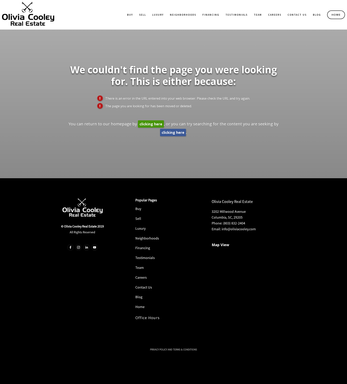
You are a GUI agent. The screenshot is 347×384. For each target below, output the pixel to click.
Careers (274, 14)
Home (336, 15)
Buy (130, 14)
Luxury (158, 14)
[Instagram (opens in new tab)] (78, 247)
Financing (210, 14)
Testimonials (237, 14)
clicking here (151, 124)
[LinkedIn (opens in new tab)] (86, 247)
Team (258, 14)
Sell (142, 14)
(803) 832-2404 (234, 223)
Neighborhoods (183, 14)
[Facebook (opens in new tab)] (70, 247)
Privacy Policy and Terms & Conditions (173, 349)
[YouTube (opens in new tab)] (94, 247)
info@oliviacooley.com (239, 229)
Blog (317, 14)
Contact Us (297, 14)
